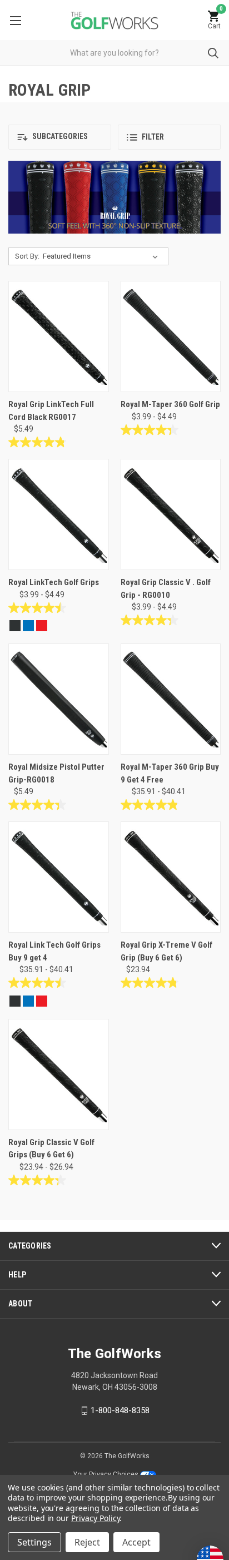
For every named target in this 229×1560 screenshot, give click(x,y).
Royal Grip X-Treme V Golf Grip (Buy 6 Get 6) (166, 951)
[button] (59, 137)
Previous (26, 201)
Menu (15, 20)
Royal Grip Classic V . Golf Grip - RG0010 (166, 588)
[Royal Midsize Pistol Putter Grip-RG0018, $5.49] (59, 699)
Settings (34, 1542)
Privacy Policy (95, 1518)
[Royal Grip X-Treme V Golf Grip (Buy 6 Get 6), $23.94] (171, 877)
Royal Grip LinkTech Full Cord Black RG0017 (51, 410)
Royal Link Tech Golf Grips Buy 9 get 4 (54, 951)
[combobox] (114, 53)
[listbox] (102, 256)
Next (202, 201)
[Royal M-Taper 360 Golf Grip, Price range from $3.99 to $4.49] (171, 336)
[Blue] (28, 626)
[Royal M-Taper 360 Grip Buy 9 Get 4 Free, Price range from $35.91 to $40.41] (171, 699)
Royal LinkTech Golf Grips (53, 582)
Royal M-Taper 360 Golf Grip (170, 404)
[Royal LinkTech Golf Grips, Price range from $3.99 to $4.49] (59, 514)
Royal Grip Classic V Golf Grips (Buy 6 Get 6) (51, 1148)
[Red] (42, 626)
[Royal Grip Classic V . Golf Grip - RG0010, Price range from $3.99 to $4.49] (171, 514)
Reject (87, 1542)
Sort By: (27, 256)
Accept (136, 1542)
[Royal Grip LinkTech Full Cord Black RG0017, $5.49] (59, 336)
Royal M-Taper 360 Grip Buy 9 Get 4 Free (170, 773)
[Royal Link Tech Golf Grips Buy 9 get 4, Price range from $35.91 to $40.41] (59, 877)
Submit (213, 53)
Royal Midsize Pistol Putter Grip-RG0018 (56, 773)
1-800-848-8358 (120, 1410)
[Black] (15, 626)
